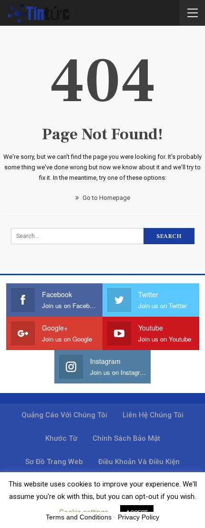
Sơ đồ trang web (54, 461)
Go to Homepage (105, 197)
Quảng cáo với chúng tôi (64, 415)
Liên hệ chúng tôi (153, 415)
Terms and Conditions (79, 517)
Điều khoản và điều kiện (139, 461)
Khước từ (61, 438)
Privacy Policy (138, 517)
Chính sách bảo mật (126, 438)
